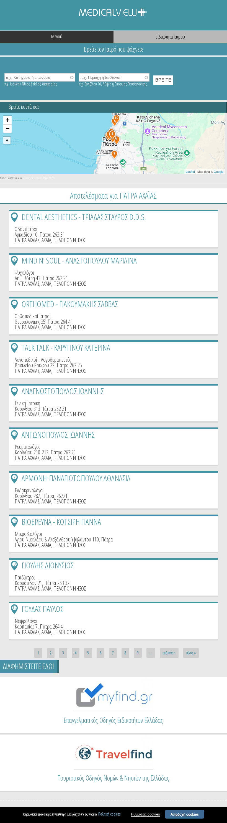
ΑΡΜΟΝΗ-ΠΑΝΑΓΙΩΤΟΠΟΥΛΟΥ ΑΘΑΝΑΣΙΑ (76, 478)
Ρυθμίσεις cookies (145, 814)
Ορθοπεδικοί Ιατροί (33, 316)
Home (3, 178)
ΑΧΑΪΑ (46, 240)
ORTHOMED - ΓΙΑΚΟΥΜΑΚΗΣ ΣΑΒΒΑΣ (70, 303)
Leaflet (190, 171)
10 (14, 607)
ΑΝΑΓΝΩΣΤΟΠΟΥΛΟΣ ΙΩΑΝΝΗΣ (63, 391)
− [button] (7, 128)
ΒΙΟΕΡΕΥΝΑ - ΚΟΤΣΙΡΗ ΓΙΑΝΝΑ (61, 521)
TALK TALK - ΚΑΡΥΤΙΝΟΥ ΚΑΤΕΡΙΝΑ (66, 347)
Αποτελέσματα (15, 178)
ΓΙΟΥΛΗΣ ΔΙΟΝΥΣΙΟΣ (48, 565)
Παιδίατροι (25, 577)
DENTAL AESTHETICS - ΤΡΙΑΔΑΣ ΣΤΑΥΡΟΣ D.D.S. (84, 216)
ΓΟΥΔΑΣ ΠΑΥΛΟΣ (42, 608)
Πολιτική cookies (109, 814)
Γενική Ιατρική (27, 403)
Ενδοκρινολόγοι (29, 490)
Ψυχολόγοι (24, 272)
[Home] (113, 15)
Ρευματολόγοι (27, 446)
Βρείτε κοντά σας (23, 106)
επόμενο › (169, 652)
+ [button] (7, 120)
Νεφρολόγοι (26, 621)
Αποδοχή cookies (185, 814)
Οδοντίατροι (26, 229)
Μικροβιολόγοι (28, 534)
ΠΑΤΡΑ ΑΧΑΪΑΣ (27, 240)
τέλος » (191, 652)
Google (218, 171)
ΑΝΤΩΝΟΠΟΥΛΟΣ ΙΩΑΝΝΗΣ (58, 434)
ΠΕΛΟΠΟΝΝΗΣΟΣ (69, 240)
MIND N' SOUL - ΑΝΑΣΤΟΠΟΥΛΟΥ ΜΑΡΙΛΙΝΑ (79, 260)
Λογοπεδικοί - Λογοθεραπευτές (43, 359)
